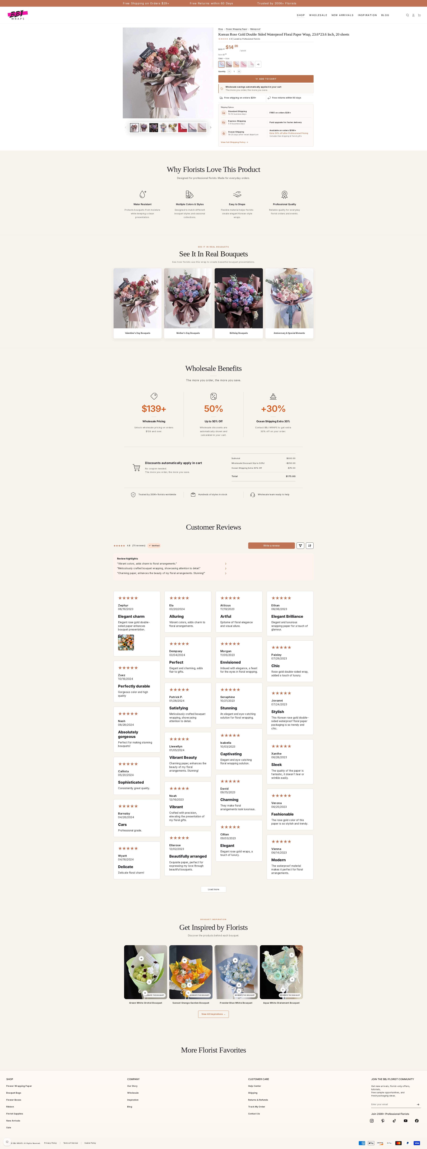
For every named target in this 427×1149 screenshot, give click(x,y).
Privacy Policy (50, 1143)
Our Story (132, 1086)
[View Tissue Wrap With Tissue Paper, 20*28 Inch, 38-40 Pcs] (239, 985)
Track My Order (256, 1106)
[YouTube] (405, 1121)
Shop (220, 29)
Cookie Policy (90, 1143)
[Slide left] (126, 128)
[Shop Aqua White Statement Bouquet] (281, 972)
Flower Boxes (13, 1100)
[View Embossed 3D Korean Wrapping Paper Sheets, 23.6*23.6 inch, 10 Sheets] (235, 960)
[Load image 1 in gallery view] (134, 127)
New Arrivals (13, 1120)
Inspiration (132, 1100)
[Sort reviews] (310, 545)
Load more (213, 889)
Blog (129, 1106)
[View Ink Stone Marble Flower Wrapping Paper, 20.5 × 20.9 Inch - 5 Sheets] (184, 960)
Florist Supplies (14, 1113)
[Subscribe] (417, 1104)
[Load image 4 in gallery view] (163, 127)
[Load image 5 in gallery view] (172, 127)
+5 (258, 64)
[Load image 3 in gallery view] (153, 127)
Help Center (254, 1086)
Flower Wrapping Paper (236, 29)
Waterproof (255, 29)
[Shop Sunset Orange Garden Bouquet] (190, 972)
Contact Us (254, 1113)
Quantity (222, 71)
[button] (407, 15)
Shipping (253, 1093)
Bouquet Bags (13, 1093)
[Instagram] (372, 1121)
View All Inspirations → (213, 1014)
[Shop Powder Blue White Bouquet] (236, 972)
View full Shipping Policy (234, 142)
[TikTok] (394, 1121)
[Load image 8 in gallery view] (201, 127)
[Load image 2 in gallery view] (144, 127)
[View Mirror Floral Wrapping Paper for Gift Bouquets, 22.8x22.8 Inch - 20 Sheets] (292, 979)
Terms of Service (70, 1143)
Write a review (271, 545)
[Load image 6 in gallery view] (182, 127)
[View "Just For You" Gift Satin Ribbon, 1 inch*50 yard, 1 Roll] (239, 990)
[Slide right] (211, 128)
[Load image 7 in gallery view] (192, 127)
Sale (8, 1127)
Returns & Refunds (258, 1100)
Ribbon (10, 1106)
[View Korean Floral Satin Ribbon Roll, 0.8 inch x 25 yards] (144, 992)
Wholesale (133, 1093)
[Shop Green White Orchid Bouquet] (145, 972)
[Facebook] (417, 1121)
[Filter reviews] (300, 545)
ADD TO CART (268, 78)
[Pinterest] (383, 1121)
